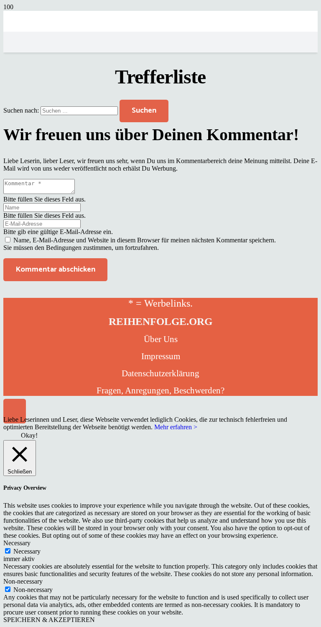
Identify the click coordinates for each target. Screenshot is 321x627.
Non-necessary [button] (23, 581)
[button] (14, 411)
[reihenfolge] (160, 105)
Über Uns (161, 339)
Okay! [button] (29, 435)
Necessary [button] (17, 542)
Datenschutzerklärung (160, 373)
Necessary (27, 551)
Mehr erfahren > (175, 427)
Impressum (160, 356)
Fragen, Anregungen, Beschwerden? (160, 390)
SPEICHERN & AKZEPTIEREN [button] (49, 619)
